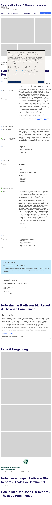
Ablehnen (11, 81)
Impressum (10, 77)
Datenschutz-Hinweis (20, 70)
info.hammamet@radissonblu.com (11, 293)
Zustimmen (41, 81)
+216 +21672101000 (8, 291)
